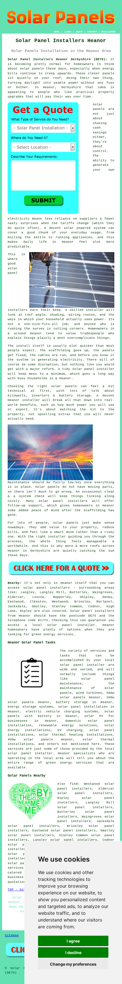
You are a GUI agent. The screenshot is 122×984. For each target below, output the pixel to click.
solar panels (32, 68)
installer (31, 400)
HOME (57, 32)
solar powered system (84, 228)
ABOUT (79, 32)
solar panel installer (93, 369)
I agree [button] (73, 941)
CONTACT (92, 32)
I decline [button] (73, 952)
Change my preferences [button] (73, 964)
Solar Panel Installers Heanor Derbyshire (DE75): (57, 59)
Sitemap (12, 935)
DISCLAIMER (108, 32)
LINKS (67, 32)
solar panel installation (83, 706)
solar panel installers (63, 501)
